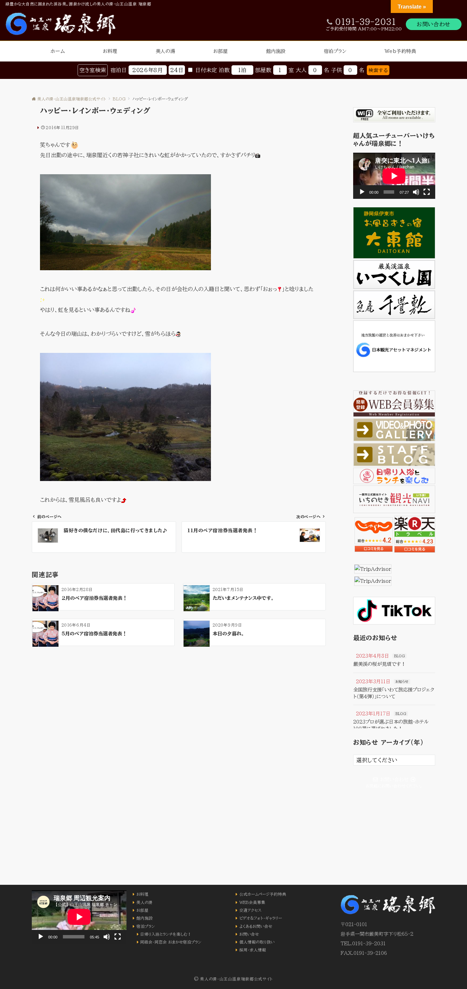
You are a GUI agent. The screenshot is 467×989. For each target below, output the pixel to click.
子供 (336, 70)
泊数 (224, 70)
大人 (301, 70)
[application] (394, 176)
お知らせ (402, 681)
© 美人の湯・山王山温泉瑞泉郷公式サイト (233, 979)
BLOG (399, 656)
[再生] (362, 192)
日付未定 (206, 70)
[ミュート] (416, 192)
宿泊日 (118, 70)
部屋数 (263, 70)
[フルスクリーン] (426, 192)
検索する (378, 70)
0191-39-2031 (365, 22)
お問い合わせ (434, 24)
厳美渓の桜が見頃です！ (379, 664)
